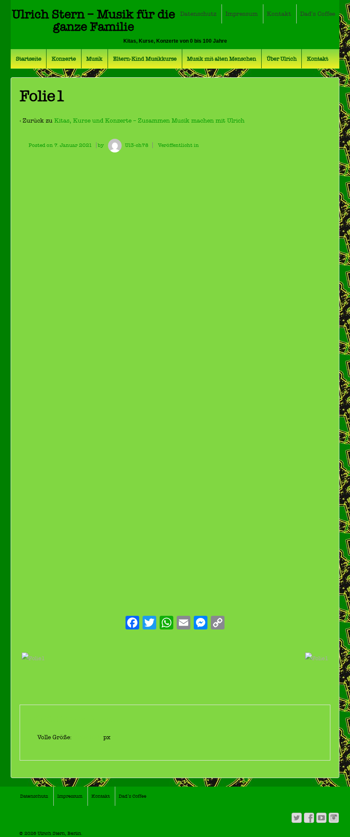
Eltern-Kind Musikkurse (145, 59)
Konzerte (64, 59)
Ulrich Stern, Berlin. (59, 833)
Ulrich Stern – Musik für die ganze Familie (93, 20)
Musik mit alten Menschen (221, 59)
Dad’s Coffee (317, 14)
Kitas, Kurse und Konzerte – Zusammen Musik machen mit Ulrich (149, 120)
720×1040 (88, 737)
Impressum (241, 14)
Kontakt (279, 14)
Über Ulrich (282, 59)
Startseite (28, 59)
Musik (94, 59)
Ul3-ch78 (137, 145)
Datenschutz (198, 14)
